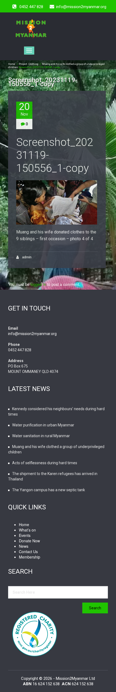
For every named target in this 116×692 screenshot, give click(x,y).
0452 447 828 (31, 6)
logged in (38, 284)
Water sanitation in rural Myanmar (41, 436)
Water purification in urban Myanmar (43, 425)
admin (26, 257)
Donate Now (29, 540)
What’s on (27, 530)
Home (11, 64)
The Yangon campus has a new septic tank (48, 490)
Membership (29, 557)
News (23, 546)
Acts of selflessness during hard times (44, 463)
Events (24, 535)
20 (24, 109)
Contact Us (28, 551)
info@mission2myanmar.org (32, 334)
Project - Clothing (28, 64)
